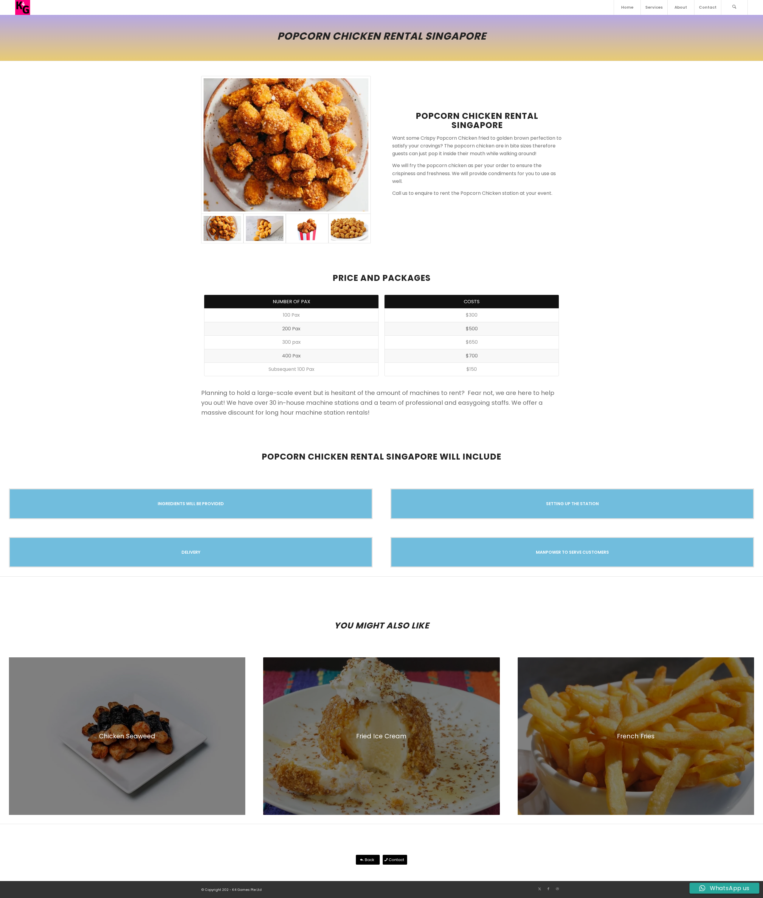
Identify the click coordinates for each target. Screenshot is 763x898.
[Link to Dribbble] (557, 888)
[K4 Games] (22, 7)
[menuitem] (627, 7)
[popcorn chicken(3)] (286, 145)
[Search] (734, 7)
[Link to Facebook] (548, 888)
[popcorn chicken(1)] (349, 228)
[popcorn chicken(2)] (265, 228)
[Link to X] (539, 888)
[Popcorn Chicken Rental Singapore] (307, 228)
